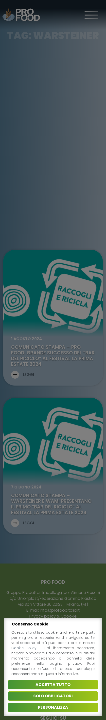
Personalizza (53, 707)
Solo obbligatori (53, 696)
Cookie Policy (25, 647)
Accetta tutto (53, 684)
